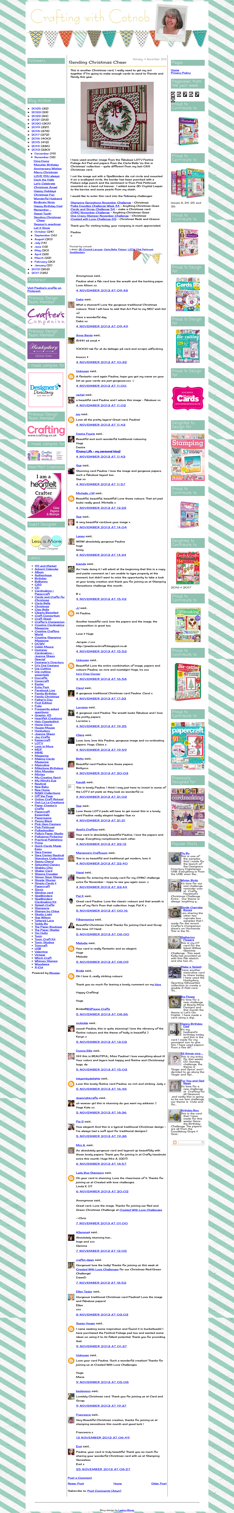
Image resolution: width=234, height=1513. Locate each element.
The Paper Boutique (48, 926)
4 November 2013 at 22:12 (101, 844)
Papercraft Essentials (42, 813)
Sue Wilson (43, 917)
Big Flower (188, 996)
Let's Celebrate (44, 183)
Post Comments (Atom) (104, 1490)
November (42, 157)
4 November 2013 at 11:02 (101, 405)
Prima (39, 842)
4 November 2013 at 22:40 (102, 863)
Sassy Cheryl (44, 861)
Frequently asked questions (47, 710)
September (43, 235)
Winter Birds (189, 880)
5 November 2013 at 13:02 (101, 1041)
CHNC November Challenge (90, 212)
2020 (36, 123)
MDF (38, 749)
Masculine (42, 764)
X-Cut (39, 967)
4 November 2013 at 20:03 (102, 773)
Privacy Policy (181, 72)
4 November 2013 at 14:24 (101, 554)
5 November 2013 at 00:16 (102, 910)
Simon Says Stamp (48, 876)
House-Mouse (45, 727)
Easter (39, 684)
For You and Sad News (192, 1082)
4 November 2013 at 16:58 (101, 678)
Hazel (80, 872)
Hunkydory (42, 730)
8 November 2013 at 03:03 (102, 1314)
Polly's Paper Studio (49, 833)
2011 (35, 272)
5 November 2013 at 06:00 (102, 934)
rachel (80, 394)
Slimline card (44, 892)
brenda (81, 563)
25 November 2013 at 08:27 (103, 1469)
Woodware (42, 964)
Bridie (80, 970)
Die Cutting (43, 668)
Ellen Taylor (84, 1291)
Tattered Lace (44, 920)
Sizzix (39, 889)
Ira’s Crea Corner (88, 673)
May (38, 250)
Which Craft (43, 957)
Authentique (43, 575)
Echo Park (42, 687)
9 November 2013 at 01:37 (101, 1346)
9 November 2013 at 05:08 (102, 1382)
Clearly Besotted (46, 612)
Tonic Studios (44, 942)
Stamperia (42, 908)
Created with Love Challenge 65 (93, 219)
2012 (36, 269)
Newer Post (76, 1483)
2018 (36, 131)
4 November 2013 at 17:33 (101, 698)
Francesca (83, 1414)
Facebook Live (45, 690)
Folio (38, 705)
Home (118, 1483)
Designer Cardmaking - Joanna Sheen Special (45, 654)
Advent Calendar (46, 568)
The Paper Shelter (47, 929)
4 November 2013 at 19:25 (101, 726)
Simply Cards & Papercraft (45, 885)
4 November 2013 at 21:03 (101, 796)
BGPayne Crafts (98, 1008)
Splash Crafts (44, 904)
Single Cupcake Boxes (192, 908)
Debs (80, 299)
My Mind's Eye (45, 780)
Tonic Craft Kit (45, 939)
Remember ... (42, 209)
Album (39, 572)
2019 (36, 127)
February (41, 261)
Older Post (159, 1483)
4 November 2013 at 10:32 (101, 362)
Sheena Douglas (46, 873)
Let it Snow (42, 227)
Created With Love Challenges (141, 1209)
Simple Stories (45, 880)
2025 (36, 108)
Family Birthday (45, 693)
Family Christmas (47, 696)
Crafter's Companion (50, 621)
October (41, 231)
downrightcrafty (87, 1097)
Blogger (54, 972)
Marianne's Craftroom (91, 852)
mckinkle (82, 1023)
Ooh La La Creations (49, 802)
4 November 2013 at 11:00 (101, 385)
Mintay (40, 774)
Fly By (185, 853)
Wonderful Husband (48, 198)
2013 (36, 149)
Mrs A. (81, 1145)
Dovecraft (42, 680)
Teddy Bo (41, 923)
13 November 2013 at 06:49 (103, 1437)
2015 (36, 142)
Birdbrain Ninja (44, 202)
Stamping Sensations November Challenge (101, 202)
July (38, 242)
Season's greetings (47, 224)
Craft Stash (43, 618)
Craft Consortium (47, 615)
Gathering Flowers (188, 938)
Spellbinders (43, 895)
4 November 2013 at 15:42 (101, 598)
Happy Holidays (45, 191)
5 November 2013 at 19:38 (101, 1136)
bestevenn (83, 1391)
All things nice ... (192, 1053)
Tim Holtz (41, 932)
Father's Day (43, 699)
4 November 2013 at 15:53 (101, 651)
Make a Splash (191, 966)
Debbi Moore (44, 646)
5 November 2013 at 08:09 (102, 961)
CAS (38, 584)
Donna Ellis (84, 1050)
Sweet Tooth (42, 213)
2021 (36, 119)
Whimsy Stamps (46, 960)
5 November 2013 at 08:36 (102, 1014)
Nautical (40, 783)
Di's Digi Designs (47, 665)
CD (37, 587)
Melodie (82, 943)
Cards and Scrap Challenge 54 (93, 209)
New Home (42, 789)
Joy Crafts (42, 736)
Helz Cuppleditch (47, 721)
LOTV (39, 743)
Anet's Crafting (87, 829)
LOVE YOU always (47, 176)
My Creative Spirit (48, 777)
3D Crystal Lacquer (91, 249)
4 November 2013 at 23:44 (101, 887)
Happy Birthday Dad (48, 206)
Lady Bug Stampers (90, 1172)
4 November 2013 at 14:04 (101, 527)
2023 (36, 112)
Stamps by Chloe (47, 911)
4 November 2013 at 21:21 (101, 820)
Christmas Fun (44, 194)
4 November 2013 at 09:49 (102, 326)
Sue (79, 465)
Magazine (42, 755)
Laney (80, 536)
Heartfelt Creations (48, 718)
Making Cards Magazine (45, 760)
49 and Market (45, 565)
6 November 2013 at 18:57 (101, 1163)
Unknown (82, 371)
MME (39, 752)
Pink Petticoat (44, 827)
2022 (36, 115)
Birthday (40, 578)
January (41, 265)
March (40, 257)
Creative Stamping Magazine (48, 639)
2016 (36, 138)
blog (158, 984)
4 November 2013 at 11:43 (101, 424)
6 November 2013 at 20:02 (102, 1191)
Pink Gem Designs (48, 824)
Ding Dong (41, 161)
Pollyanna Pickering (48, 836)
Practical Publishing (48, 839)
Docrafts (41, 677)
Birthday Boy (190, 1110)
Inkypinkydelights (88, 1078)
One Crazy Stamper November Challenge (100, 215)
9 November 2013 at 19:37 (101, 1405)
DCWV (40, 643)
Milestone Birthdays (49, 768)
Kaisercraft (42, 740)
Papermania (43, 817)
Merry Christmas (46, 172)
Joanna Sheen (45, 733)
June (38, 246)
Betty (80, 758)
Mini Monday (44, 771)
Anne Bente (84, 335)
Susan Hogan (85, 1323)
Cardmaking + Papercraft (44, 592)
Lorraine (82, 707)
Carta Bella (42, 603)
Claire (80, 734)
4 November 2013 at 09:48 (102, 290)
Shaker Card (43, 870)
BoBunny (41, 581)
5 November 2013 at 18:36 (101, 1112)
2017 (36, 134)
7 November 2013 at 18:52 (101, 1282)
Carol (80, 687)
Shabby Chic (44, 867)
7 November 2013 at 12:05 (101, 1250)
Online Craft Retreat (49, 799)
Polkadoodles (44, 830)
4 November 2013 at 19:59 (101, 749)
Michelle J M (85, 493)
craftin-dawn (85, 1259)
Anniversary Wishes (48, 168)
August (40, 239)
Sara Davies (43, 852)
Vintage (40, 954)
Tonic (38, 936)
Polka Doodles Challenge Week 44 (95, 205)
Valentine (41, 951)
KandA (81, 782)
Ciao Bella (42, 609)
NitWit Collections (47, 792)
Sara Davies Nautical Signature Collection (49, 857)
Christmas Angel (45, 187)
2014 (36, 146)
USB (38, 948)
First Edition (43, 702)
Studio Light (43, 914)
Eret (79, 1446)
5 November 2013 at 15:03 (101, 1069)
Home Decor (43, 724)
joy (78, 414)
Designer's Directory (49, 662)
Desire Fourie (85, 433)
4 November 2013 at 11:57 (101, 484)
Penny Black (43, 820)
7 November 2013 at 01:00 (102, 1223)
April (38, 254)
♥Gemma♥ (83, 1232)
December (42, 153)
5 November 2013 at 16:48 (101, 1088)
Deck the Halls (44, 179)
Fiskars (122, 249)
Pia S (80, 1121)
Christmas (42, 606)
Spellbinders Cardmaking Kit (45, 900)
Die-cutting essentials (42, 673)
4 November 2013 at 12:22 (101, 507)
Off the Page (44, 796)
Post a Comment (80, 1477)
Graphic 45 (43, 715)
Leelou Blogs (126, 1510)
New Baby (42, 786)
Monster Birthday (46, 164)
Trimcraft (41, 945)
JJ (77, 607)
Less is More (44, 746)
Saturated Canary (47, 864)
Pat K (80, 896)
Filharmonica (85, 919)
